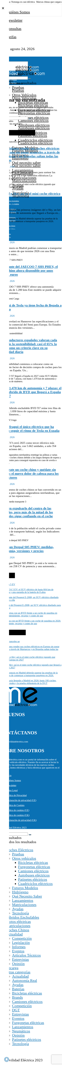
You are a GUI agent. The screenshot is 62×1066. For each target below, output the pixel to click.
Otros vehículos (24, 858)
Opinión (18, 964)
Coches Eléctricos (19, 850)
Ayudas (17, 909)
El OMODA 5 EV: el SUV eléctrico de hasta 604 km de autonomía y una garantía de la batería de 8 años (26, 590)
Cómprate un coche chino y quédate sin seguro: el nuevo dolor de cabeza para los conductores (29, 473)
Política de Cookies (15, 805)
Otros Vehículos (24, 95)
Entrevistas (20, 959)
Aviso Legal (12, 790)
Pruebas (18, 87)
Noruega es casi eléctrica (23, 2)
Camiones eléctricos (33, 117)
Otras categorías (18, 972)
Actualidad (14, 934)
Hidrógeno (20, 892)
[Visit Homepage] (19, 68)
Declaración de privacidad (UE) (21, 800)
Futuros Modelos (25, 888)
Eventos (18, 951)
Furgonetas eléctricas (34, 867)
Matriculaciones (24, 178)
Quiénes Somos (18, 12)
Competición (22, 938)
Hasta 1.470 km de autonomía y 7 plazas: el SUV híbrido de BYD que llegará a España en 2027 (30, 392)
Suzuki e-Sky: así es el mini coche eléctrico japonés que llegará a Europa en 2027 (30, 195)
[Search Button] (29, 78)
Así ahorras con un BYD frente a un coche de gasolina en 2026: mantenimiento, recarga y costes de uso (30, 622)
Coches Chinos (10, 226)
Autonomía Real (24, 980)
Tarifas (11, 37)
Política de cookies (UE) (17, 810)
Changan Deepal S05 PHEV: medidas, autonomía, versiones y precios (27, 549)
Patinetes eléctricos (32, 879)
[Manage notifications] (6, 1059)
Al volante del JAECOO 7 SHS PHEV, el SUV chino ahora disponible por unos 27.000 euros (29, 270)
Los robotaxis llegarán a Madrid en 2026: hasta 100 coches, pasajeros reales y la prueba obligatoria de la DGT (29, 232)
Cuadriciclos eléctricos (35, 140)
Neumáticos (21, 1031)
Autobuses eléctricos (34, 125)
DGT (16, 1010)
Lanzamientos (22, 170)
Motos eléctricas (18, 921)
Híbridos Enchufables (12, 201)
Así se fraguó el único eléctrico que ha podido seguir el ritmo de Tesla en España (29, 428)
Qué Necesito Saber (27, 896)
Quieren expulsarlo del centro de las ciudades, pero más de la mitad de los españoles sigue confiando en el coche (26, 512)
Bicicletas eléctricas (33, 862)
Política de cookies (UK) (17, 815)
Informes (19, 947)
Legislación (21, 942)
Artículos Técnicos (26, 955)
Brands (17, 997)
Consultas (13, 28)
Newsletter (14, 20)
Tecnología (20, 913)
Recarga (12, 968)
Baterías (18, 989)
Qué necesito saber (26, 163)
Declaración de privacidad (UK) (21, 820)
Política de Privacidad (16, 795)
